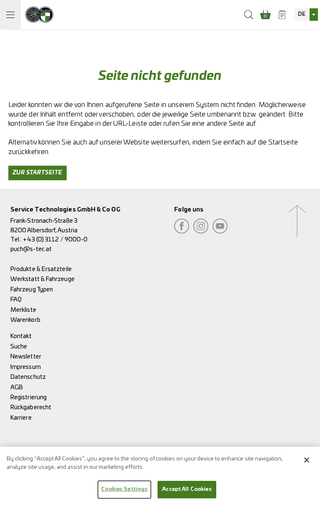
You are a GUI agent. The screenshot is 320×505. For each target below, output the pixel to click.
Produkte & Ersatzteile (41, 269)
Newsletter (25, 356)
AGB (16, 387)
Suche (18, 346)
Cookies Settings (124, 489)
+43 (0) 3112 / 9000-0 (55, 239)
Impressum (25, 367)
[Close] (307, 460)
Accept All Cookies (186, 489)
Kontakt (21, 336)
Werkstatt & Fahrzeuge (42, 279)
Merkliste (23, 310)
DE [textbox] (301, 14)
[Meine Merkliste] (282, 14)
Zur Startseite (37, 173)
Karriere (21, 418)
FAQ (16, 299)
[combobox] (306, 14)
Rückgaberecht (30, 407)
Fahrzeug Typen (31, 289)
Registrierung (28, 397)
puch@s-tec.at (31, 249)
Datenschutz (28, 377)
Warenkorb (25, 320)
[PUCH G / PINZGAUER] (39, 14)
